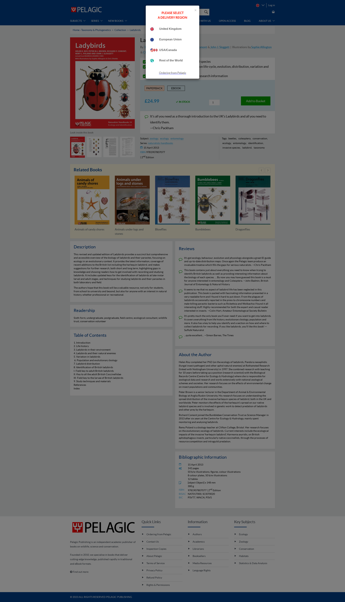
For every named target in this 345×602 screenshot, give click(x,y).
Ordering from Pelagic (172, 72)
